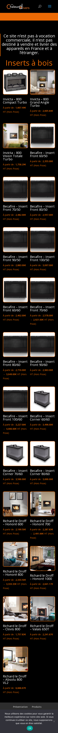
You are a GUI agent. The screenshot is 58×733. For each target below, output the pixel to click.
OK (29, 728)
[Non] (54, 721)
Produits (36, 706)
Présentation (20, 706)
